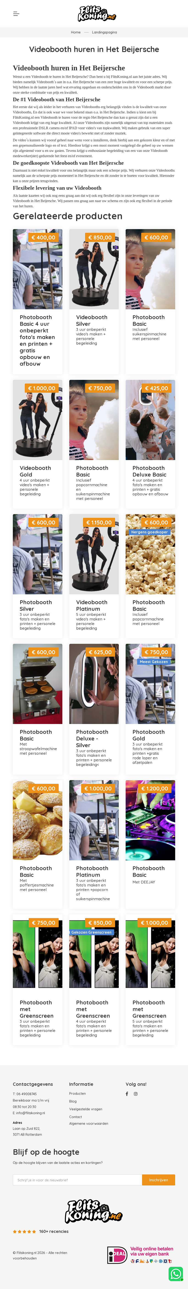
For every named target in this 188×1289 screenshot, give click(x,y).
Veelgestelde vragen (85, 1109)
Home (76, 32)
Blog (73, 1101)
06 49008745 (27, 1094)
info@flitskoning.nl (30, 1113)
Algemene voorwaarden (88, 1123)
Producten (77, 1093)
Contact (75, 1117)
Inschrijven (158, 1180)
